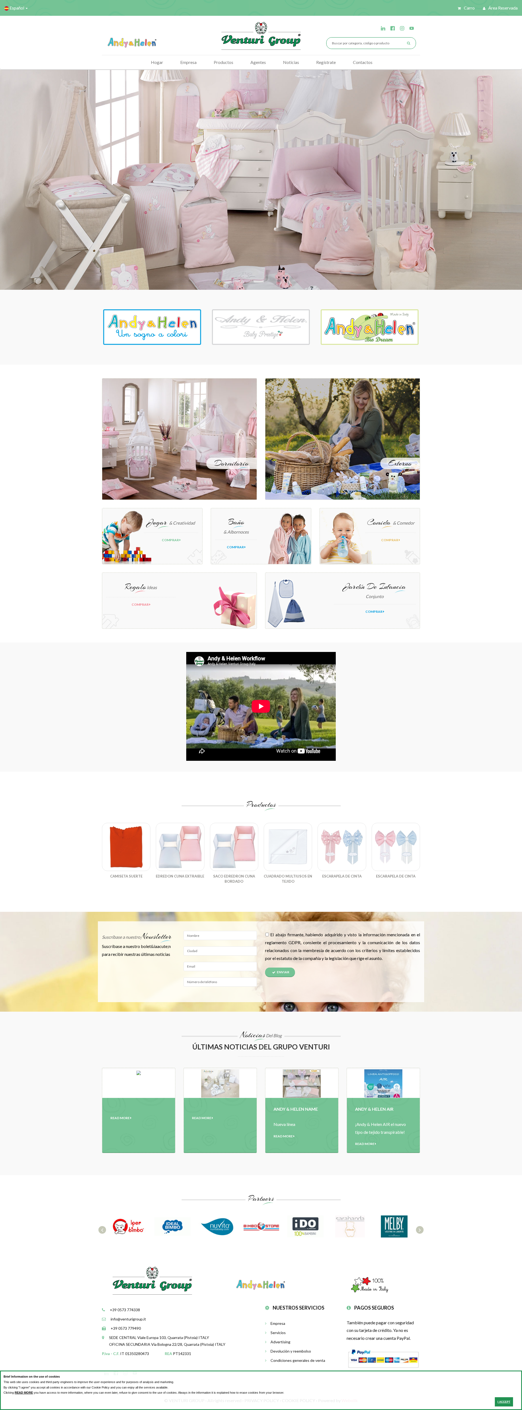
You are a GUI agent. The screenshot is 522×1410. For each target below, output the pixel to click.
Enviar (283, 972)
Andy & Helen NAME (296, 1109)
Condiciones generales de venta (298, 1360)
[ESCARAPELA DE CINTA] (341, 846)
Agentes (258, 62)
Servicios (278, 1332)
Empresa (188, 62)
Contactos (362, 62)
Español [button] (17, 7)
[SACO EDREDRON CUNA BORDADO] (234, 846)
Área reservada (502, 7)
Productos (223, 62)
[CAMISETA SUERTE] (126, 846)
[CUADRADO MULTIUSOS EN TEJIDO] (287, 846)
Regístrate (326, 62)
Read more (120, 1118)
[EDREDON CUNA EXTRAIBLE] (180, 846)
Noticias (291, 62)
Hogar (157, 62)
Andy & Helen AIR (374, 1109)
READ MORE (24, 1392)
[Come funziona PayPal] (383, 1357)
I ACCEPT (504, 1401)
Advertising (280, 1342)
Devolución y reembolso (291, 1351)
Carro (469, 7)
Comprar (170, 540)
